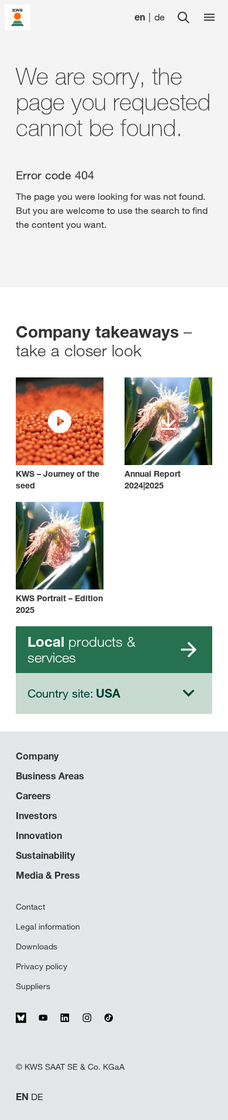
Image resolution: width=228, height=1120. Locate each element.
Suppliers (33, 986)
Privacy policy (41, 966)
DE (37, 1096)
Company (37, 756)
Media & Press (48, 875)
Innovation (39, 835)
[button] (59, 434)
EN (22, 1096)
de (159, 17)
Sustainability (45, 855)
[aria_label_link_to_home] (17, 17)
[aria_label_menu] (209, 18)
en (139, 17)
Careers (33, 796)
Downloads (36, 946)
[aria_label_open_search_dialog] (184, 18)
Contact (30, 906)
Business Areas (50, 776)
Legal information (48, 926)
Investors (36, 815)
